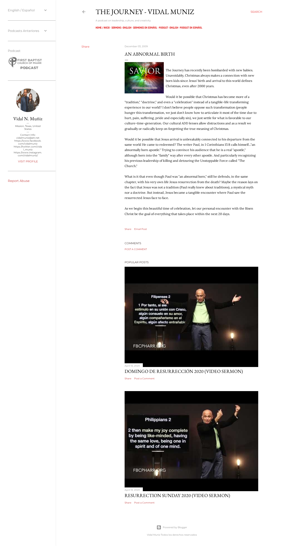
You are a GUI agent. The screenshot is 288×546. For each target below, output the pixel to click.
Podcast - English (168, 27)
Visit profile (28, 161)
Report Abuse (19, 181)
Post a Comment (136, 249)
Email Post (140, 229)
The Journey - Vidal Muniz (145, 11)
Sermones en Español (145, 27)
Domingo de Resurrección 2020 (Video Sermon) (184, 371)
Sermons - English (121, 27)
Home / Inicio (103, 27)
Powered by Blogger (175, 527)
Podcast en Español (191, 27)
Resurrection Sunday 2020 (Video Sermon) (177, 495)
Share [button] (85, 46)
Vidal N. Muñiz (27, 119)
